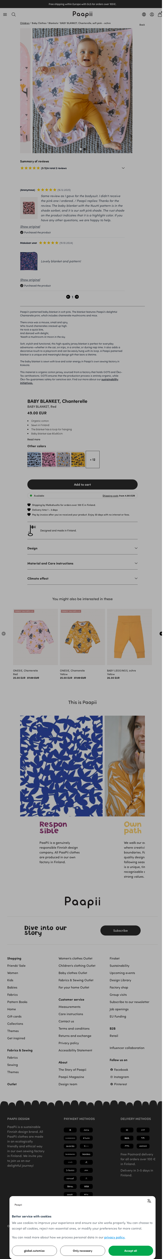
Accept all (130, 1251)
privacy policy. (114, 1237)
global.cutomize (34, 1251)
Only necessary (82, 1251)
